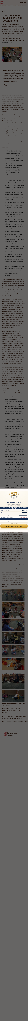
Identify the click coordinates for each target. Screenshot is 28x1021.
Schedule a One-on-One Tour (14, 526)
